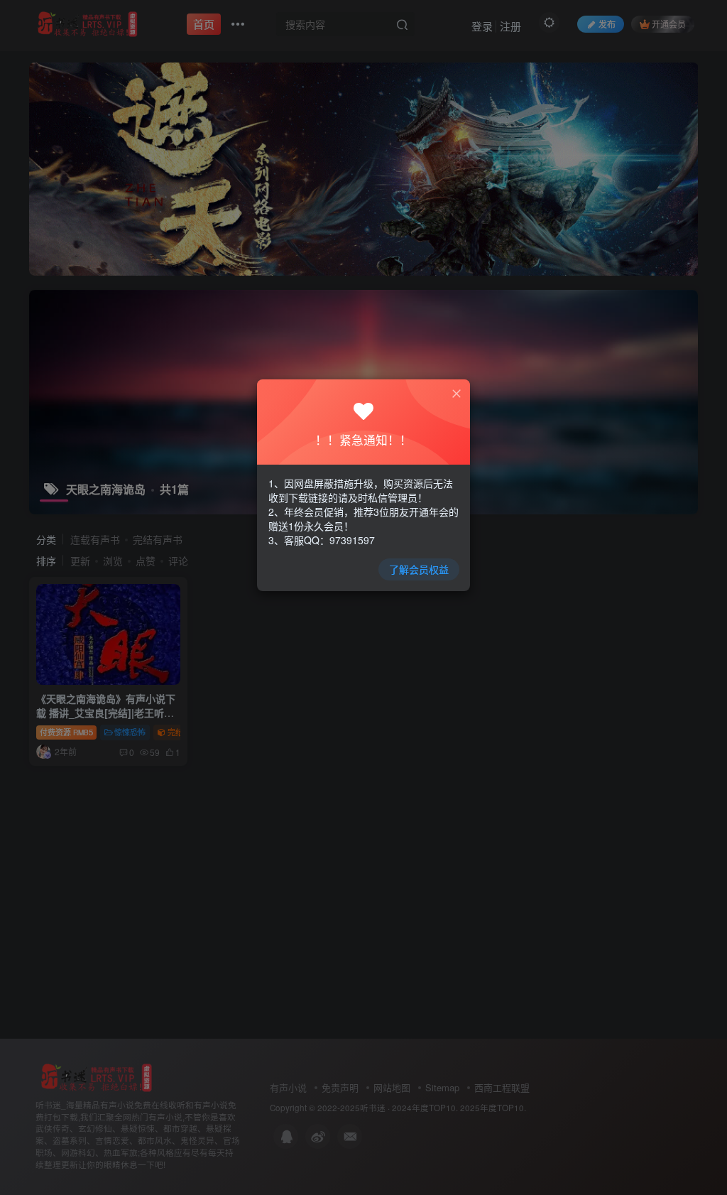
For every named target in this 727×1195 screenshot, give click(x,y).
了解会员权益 (419, 569)
